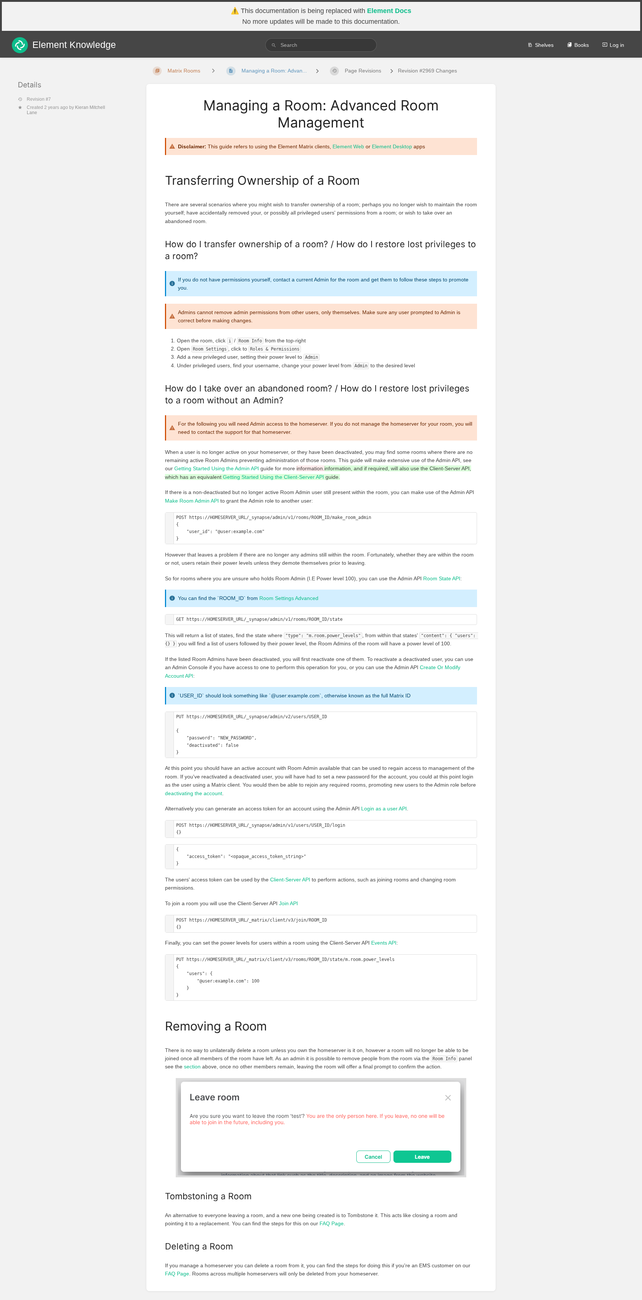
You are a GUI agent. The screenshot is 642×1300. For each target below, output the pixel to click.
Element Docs (389, 10)
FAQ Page (332, 1223)
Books (581, 45)
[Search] (273, 45)
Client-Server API (290, 880)
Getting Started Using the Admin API (216, 468)
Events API (383, 943)
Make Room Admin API (192, 501)
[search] (321, 45)
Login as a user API (384, 809)
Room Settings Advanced (288, 598)
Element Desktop (392, 146)
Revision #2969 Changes (427, 71)
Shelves (544, 45)
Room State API (441, 578)
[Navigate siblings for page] (213, 71)
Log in (617, 45)
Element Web (348, 146)
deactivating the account (193, 793)
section (192, 1067)
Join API (288, 903)
